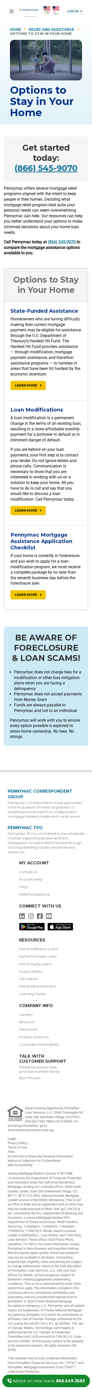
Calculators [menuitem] (28, 979)
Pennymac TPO (25, 827)
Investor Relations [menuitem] (34, 1037)
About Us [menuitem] (26, 1022)
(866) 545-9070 (46, 168)
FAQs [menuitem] (23, 887)
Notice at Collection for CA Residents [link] (34, 1161)
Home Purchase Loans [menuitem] (37, 956)
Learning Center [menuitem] (32, 994)
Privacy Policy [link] (18, 1143)
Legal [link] (12, 1139)
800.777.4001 (29, 1078)
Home (15, 29)
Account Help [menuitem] (30, 879)
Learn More (26, 385)
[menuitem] (30, 11)
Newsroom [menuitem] (28, 1029)
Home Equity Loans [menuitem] (35, 964)
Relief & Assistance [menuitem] (34, 894)
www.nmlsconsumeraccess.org (31, 1130)
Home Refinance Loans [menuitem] (38, 949)
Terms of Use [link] (17, 1147)
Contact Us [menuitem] (28, 872)
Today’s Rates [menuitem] (30, 971)
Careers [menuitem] (25, 1015)
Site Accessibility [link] (20, 1165)
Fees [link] (11, 1152)
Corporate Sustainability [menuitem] (39, 1044)
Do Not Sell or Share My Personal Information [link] (40, 1156)
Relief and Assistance (51, 29)
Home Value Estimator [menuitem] (37, 986)
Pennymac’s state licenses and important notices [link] (43, 1248)
